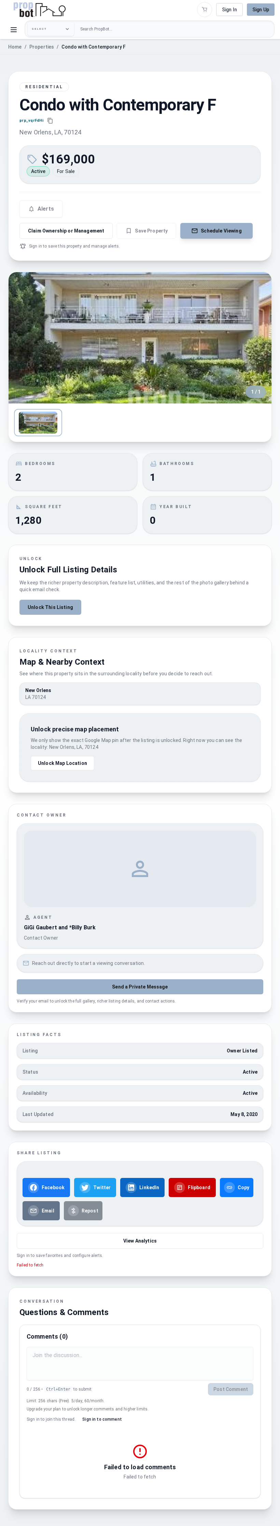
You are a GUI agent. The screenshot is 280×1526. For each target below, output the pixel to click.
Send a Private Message (140, 987)
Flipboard (199, 1187)
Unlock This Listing (50, 607)
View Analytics (140, 1241)
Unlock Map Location (62, 763)
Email (48, 1210)
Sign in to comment (102, 1419)
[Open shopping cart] (204, 9)
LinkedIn (149, 1187)
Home (15, 47)
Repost (90, 1210)
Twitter (102, 1187)
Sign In (229, 9)
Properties (41, 47)
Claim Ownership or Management (66, 231)
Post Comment (230, 1389)
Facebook (53, 1187)
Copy (244, 1187)
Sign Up (260, 9)
